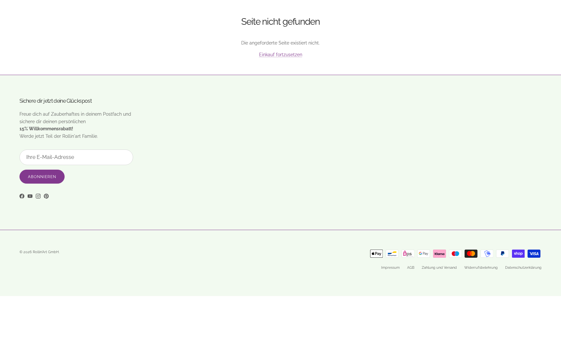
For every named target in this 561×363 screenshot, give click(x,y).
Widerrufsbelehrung (481, 268)
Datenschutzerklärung (523, 268)
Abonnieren (42, 177)
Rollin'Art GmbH (46, 252)
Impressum (390, 268)
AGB (410, 268)
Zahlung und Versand (439, 268)
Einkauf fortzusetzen (280, 54)
